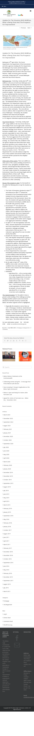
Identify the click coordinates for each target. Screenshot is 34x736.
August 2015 (7, 584)
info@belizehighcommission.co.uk (17, 3)
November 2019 (8, 476)
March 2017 (6, 544)
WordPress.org (7, 625)
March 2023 (6, 415)
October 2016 (7, 559)
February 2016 (7, 573)
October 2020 (7, 440)
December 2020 (8, 436)
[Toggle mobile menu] (31, 11)
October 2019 (7, 479)
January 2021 (7, 433)
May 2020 (6, 454)
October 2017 (7, 530)
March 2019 (6, 505)
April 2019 (6, 501)
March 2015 (6, 591)
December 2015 (8, 577)
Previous (23, 28)
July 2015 (6, 588)
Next (28, 28)
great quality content (11, 150)
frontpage (19, 328)
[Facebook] (17, 638)
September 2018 (8, 515)
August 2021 (7, 425)
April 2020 (6, 458)
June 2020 (6, 451)
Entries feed (6, 617)
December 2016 (8, 552)
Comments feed (8, 621)
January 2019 (7, 512)
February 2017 (7, 548)
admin (5, 328)
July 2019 (6, 490)
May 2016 (6, 570)
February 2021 (7, 429)
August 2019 (7, 487)
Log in (5, 614)
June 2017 (6, 537)
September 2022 (8, 422)
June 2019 (6, 494)
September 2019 (8, 483)
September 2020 (8, 443)
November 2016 (8, 555)
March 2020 (6, 461)
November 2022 (8, 418)
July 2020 (6, 447)
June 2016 (6, 566)
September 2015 (8, 580)
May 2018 (6, 519)
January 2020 (7, 469)
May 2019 (6, 498)
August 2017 (7, 534)
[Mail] (17, 645)
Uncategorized (25, 328)
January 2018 (7, 526)
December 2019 (8, 472)
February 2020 (7, 465)
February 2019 (7, 508)
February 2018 (7, 523)
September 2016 (8, 562)
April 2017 (6, 541)
